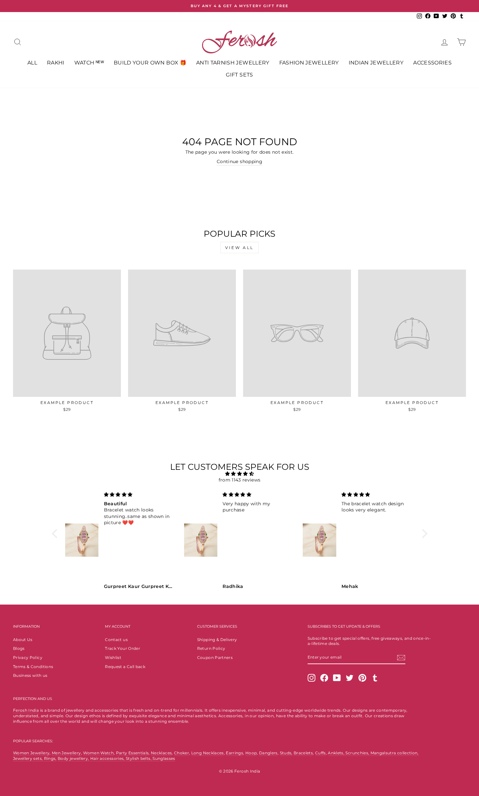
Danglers (268, 752)
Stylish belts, (139, 758)
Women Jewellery (31, 752)
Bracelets (303, 752)
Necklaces (161, 752)
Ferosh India (26, 710)
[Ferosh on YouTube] (337, 678)
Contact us (116, 639)
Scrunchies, (357, 752)
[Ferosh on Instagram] (311, 678)
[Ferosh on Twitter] (350, 678)
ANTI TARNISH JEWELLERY (232, 63)
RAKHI (56, 63)
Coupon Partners (215, 657)
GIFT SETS (239, 75)
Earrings (234, 752)
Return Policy (211, 648)
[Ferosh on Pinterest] (362, 678)
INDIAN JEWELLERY (376, 63)
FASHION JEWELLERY (309, 63)
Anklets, (336, 752)
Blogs (19, 648)
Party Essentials (132, 752)
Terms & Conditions (33, 666)
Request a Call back (125, 666)
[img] (239, 473)
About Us (23, 639)
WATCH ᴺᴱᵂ (89, 63)
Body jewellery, (74, 758)
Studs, (286, 752)
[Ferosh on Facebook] (324, 678)
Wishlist (113, 657)
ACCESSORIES (432, 63)
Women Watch (98, 752)
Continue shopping (239, 161)
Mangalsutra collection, (394, 752)
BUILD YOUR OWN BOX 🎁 (150, 63)
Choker (181, 752)
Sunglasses (163, 758)
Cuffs (320, 752)
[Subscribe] (401, 658)
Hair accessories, (108, 758)
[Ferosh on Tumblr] (375, 678)
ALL (32, 63)
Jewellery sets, (28, 758)
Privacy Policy (27, 657)
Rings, (50, 758)
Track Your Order (122, 648)
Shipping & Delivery (217, 639)
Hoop (251, 752)
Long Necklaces (207, 752)
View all (239, 247)
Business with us (30, 675)
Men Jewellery (66, 752)
